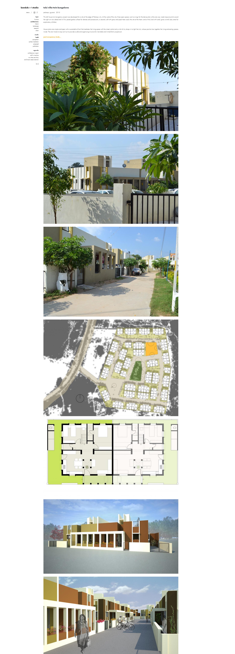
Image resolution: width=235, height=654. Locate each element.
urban (37, 30)
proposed (36, 44)
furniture (36, 19)
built (37, 37)
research (36, 28)
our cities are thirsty (34, 57)
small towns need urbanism (31, 60)
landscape (36, 26)
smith (30, 7)
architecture (34, 22)
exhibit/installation (34, 42)
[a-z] (37, 64)
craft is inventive (34, 55)
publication (36, 46)
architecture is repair (33, 53)
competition (35, 40)
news (27, 12)
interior (37, 24)
